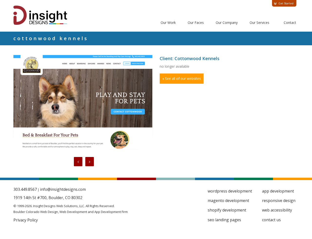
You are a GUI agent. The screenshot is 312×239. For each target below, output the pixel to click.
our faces (196, 22)
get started (285, 3)
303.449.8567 (25, 189)
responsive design (278, 200)
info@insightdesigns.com (63, 189)
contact (290, 22)
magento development (228, 200)
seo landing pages (224, 219)
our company (227, 22)
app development (278, 191)
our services (259, 22)
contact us (271, 219)
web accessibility (277, 210)
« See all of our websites (181, 78)
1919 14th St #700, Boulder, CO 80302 (47, 197)
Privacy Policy (25, 220)
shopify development (227, 210)
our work (168, 22)
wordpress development (230, 191)
